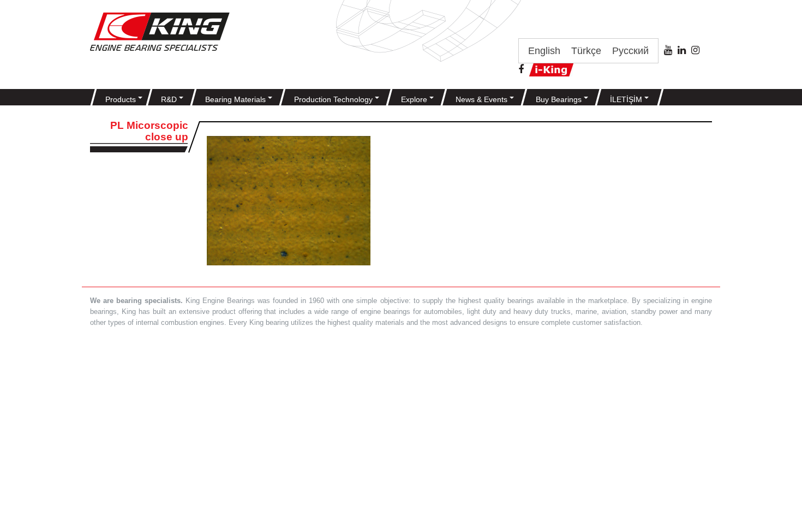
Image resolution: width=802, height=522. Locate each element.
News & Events (483, 99)
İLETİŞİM (627, 99)
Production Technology (334, 99)
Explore (415, 99)
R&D (170, 99)
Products (121, 99)
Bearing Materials (236, 99)
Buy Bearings (560, 99)
